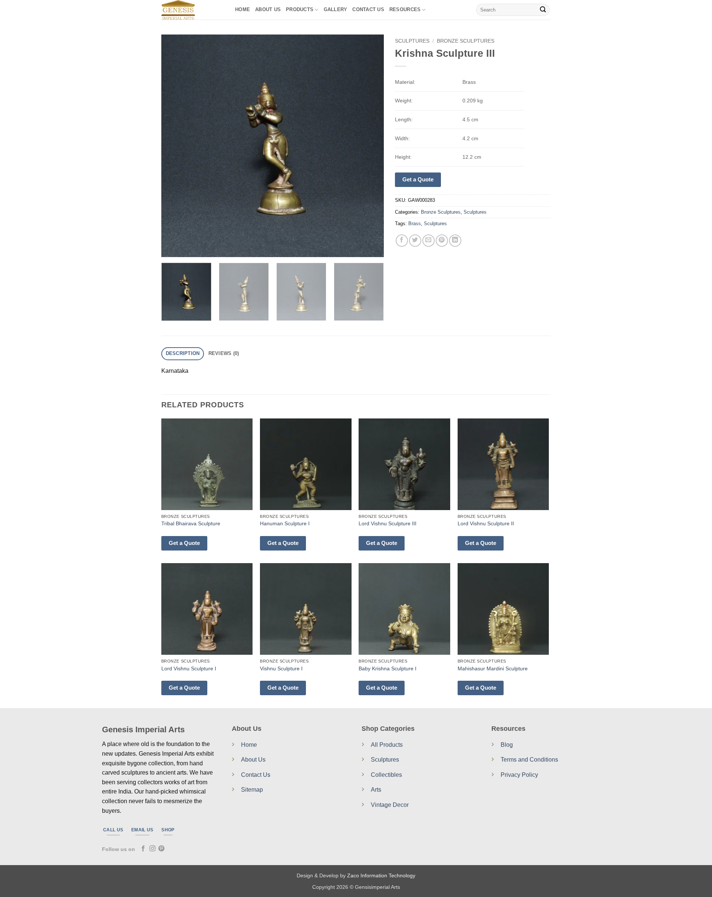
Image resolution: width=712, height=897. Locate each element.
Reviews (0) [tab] (223, 353)
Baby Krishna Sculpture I (387, 668)
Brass (414, 223)
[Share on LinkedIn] (455, 240)
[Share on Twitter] (415, 240)
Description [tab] (183, 353)
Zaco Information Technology (381, 875)
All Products (387, 745)
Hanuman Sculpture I (285, 523)
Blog (507, 745)
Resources (405, 9)
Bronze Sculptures (465, 41)
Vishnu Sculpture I (281, 668)
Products (299, 9)
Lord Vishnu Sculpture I (188, 668)
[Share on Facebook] (402, 240)
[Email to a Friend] (428, 240)
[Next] (370, 146)
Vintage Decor (390, 805)
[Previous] (175, 146)
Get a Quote (418, 179)
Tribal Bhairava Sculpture (190, 523)
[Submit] (543, 10)
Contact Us (255, 775)
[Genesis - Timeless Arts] (192, 10)
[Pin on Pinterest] (442, 240)
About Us (268, 9)
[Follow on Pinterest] (161, 848)
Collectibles (386, 775)
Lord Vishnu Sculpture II (486, 523)
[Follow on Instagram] (152, 848)
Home (242, 9)
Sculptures (412, 41)
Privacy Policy (519, 775)
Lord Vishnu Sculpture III (387, 523)
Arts (376, 789)
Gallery (335, 9)
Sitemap (252, 789)
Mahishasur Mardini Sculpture (493, 668)
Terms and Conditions (529, 759)
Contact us (368, 9)
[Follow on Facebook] (143, 848)
